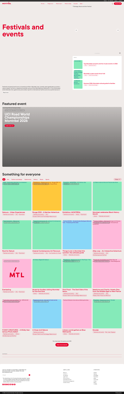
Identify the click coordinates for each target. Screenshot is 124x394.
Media (95, 378)
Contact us (65, 373)
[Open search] (112, 3)
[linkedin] (11, 384)
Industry (95, 372)
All (4, 179)
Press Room (96, 376)
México (95, 382)
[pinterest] (13, 384)
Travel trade (96, 379)
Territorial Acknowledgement (68, 381)
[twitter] (7, 384)
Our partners (65, 375)
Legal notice (65, 376)
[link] (9, 126)
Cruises (95, 381)
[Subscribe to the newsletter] (29, 375)
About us (65, 372)
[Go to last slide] (76, 30)
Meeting (105, 0)
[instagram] (5, 384)
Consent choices (66, 382)
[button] (5, 92)
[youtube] (9, 384)
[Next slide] (117, 30)
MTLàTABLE (96, 375)
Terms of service (66, 378)
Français (120, 0)
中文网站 (95, 384)
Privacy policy (119, 392)
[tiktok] (15, 384)
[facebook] (3, 384)
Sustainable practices (67, 379)
